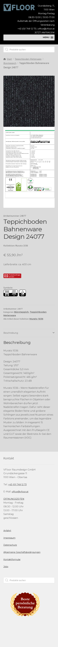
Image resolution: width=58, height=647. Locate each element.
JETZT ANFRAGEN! (45, 32)
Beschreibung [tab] (10, 333)
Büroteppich (9, 63)
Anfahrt (7, 530)
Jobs (5, 566)
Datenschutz (10, 545)
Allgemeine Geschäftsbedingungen (21, 552)
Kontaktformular (12, 559)
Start (9, 59)
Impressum (9, 538)
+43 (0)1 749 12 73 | (28, 28)
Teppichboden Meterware (28, 59)
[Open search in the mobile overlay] (29, 49)
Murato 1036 (36, 319)
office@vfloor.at (46, 28)
